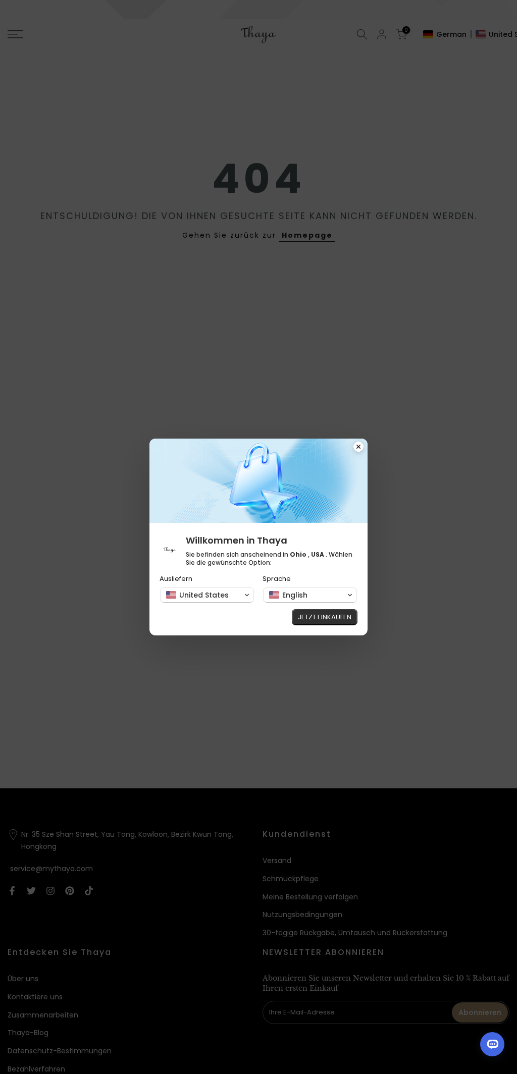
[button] (207, 595)
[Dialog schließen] (358, 448)
